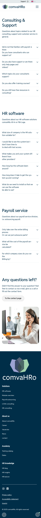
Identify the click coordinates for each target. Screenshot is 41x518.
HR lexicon (6, 477)
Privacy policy (7, 495)
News (4, 434)
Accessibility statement (10, 499)
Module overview (8, 395)
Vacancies (5, 429)
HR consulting (7, 408)
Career (4, 425)
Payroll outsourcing (9, 400)
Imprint (4, 503)
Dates (4, 455)
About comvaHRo (8, 421)
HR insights (6, 472)
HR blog (5, 468)
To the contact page (13, 298)
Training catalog (7, 451)
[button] (33, 1)
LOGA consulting (8, 404)
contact (4, 438)
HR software (6, 391)
